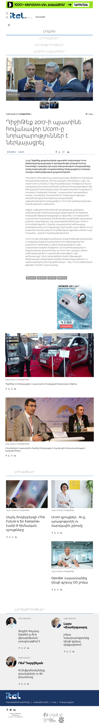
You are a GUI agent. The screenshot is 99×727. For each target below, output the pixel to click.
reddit (53, 278)
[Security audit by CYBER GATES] (50, 720)
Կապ (54, 702)
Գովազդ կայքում (66, 702)
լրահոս (49, 31)
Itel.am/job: (40, 17)
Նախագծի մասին (41, 702)
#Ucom (21, 152)
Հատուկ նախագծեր (49, 51)
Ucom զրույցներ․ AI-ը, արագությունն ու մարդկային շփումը (68, 521)
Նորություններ (24, 114)
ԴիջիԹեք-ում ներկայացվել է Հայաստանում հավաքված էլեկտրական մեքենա (41, 384)
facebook (31, 278)
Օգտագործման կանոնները (18, 702)
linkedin (63, 278)
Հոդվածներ (24, 510)
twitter (42, 278)
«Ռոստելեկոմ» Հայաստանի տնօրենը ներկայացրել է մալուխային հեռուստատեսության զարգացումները (45, 449)
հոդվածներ (49, 38)
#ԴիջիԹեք (11, 152)
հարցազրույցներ (49, 45)
